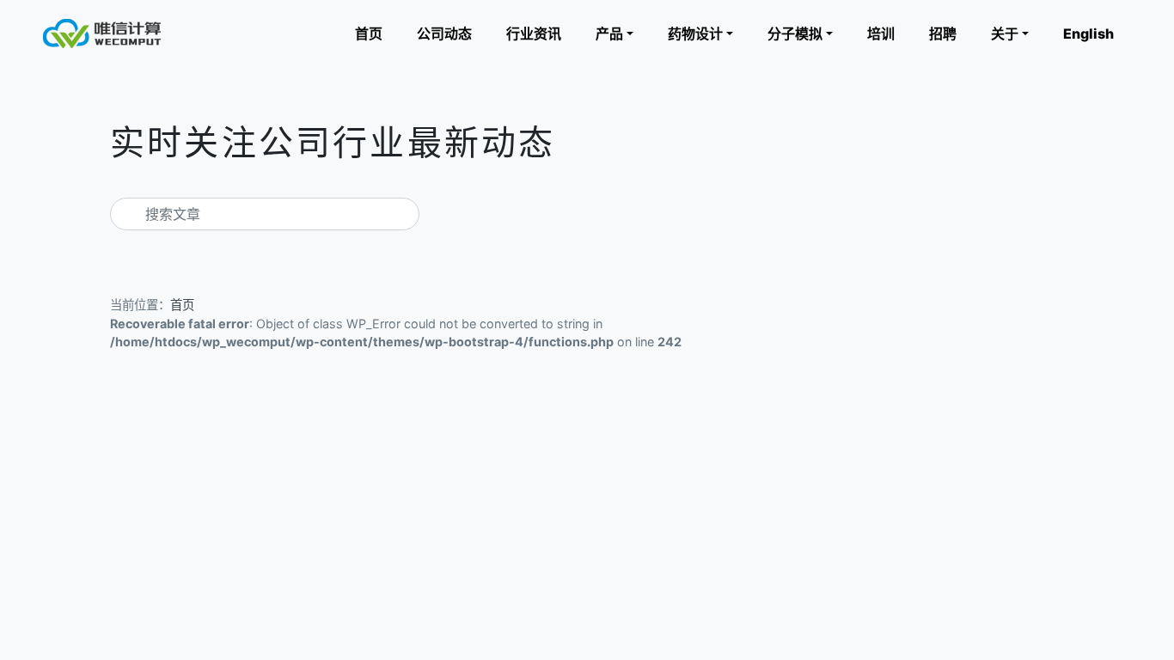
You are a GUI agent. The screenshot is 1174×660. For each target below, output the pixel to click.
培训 (881, 33)
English (1088, 33)
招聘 (943, 33)
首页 (368, 33)
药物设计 (695, 33)
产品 (609, 33)
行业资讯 (533, 33)
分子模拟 (794, 33)
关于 (1004, 33)
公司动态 (444, 33)
